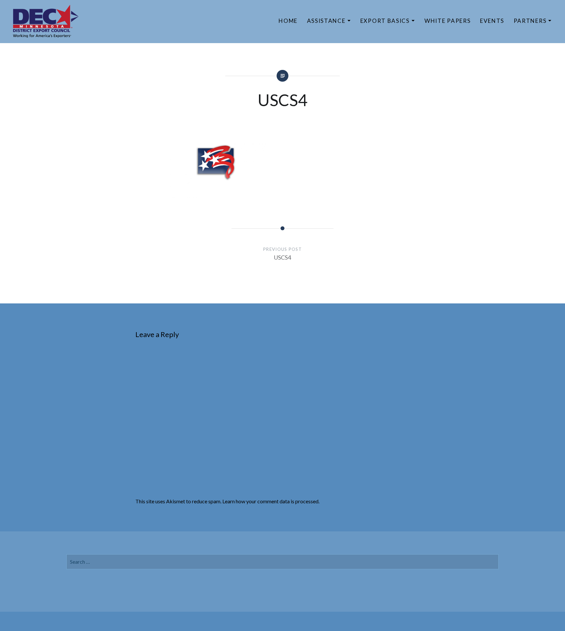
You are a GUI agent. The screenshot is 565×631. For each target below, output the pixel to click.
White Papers (447, 20)
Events (492, 20)
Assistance (326, 20)
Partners (530, 20)
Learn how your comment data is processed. (270, 501)
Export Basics (385, 20)
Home (288, 20)
